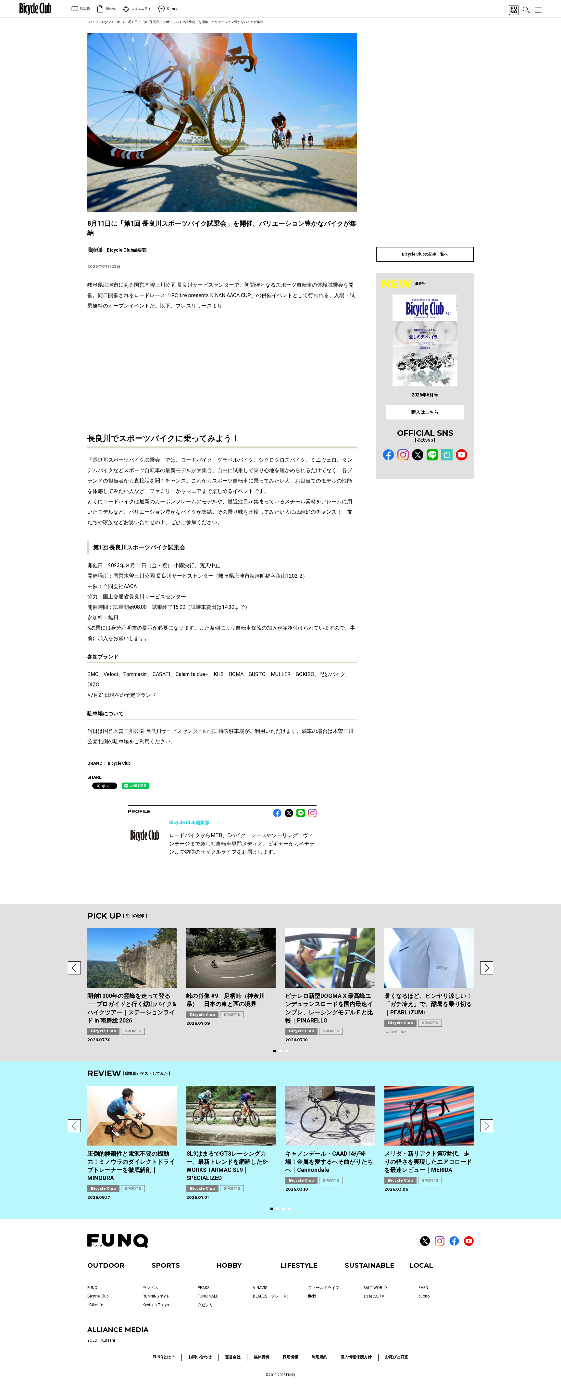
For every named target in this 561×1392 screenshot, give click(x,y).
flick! (312, 1296)
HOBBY (229, 1265)
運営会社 (233, 1357)
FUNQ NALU (208, 1296)
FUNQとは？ (164, 1357)
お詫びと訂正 (396, 1357)
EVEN (423, 1287)
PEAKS (203, 1287)
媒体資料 (261, 1357)
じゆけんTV (373, 1296)
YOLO (92, 1340)
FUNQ (92, 1287)
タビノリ (205, 1305)
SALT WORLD (375, 1287)
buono (424, 1296)
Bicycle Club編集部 (189, 822)
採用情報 (290, 1357)
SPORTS (133, 1031)
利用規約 (319, 1357)
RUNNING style (155, 1296)
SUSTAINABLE (369, 1265)
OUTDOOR (105, 1265)
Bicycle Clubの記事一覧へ (425, 254)
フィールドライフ (323, 1287)
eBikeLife (95, 1305)
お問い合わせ (200, 1357)
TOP (90, 22)
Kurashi (108, 1340)
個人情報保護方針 (356, 1357)
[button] (74, 967)
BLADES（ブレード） (272, 1296)
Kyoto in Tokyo (156, 1305)
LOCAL (421, 1265)
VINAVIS (260, 1287)
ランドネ (150, 1287)
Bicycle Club (110, 22)
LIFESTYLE (299, 1265)
